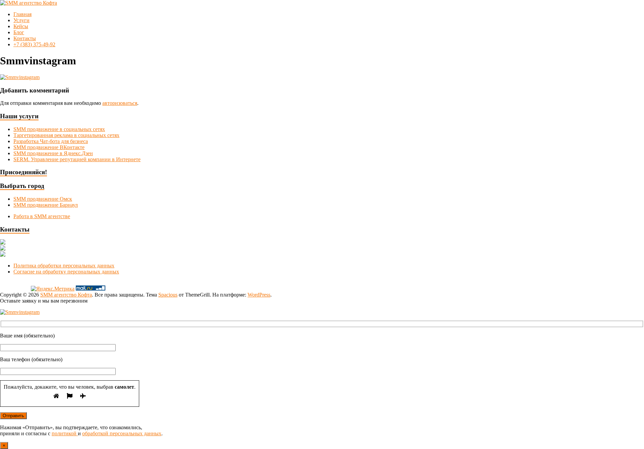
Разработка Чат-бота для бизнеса (50, 141)
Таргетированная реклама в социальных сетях (66, 135)
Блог (18, 32)
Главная (22, 14)
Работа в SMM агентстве (41, 216)
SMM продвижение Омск (42, 199)
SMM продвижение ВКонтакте (49, 147)
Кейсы (20, 26)
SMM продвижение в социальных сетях (59, 129)
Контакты (24, 38)
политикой (65, 433)
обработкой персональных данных (121, 433)
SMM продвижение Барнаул (45, 205)
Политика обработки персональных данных (63, 265)
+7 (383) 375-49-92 (34, 44)
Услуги (21, 20)
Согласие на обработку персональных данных (66, 271)
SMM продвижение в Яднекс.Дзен (53, 153)
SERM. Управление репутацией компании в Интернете (77, 159)
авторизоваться (119, 103)
